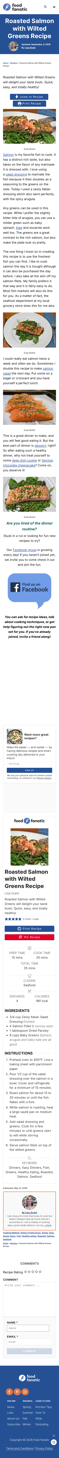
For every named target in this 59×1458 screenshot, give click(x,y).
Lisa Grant (30, 47)
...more (47, 1225)
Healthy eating (29, 1236)
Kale (19, 228)
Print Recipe (31, 103)
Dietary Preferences (30, 1233)
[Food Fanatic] (20, 7)
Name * (12, 1322)
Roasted (42, 1236)
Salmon (8, 154)
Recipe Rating (13, 1272)
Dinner (45, 1233)
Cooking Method (11, 1233)
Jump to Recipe (31, 96)
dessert (40, 445)
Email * (12, 1336)
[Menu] (54, 7)
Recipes (13, 63)
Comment (10, 1279)
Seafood (7, 1239)
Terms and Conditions (19, 1448)
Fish (19, 1236)
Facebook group (24, 550)
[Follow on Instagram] (25, 1391)
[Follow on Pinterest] (17, 1391)
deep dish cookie (24, 460)
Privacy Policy (44, 1448)
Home (5, 63)
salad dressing (16, 174)
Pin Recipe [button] (31, 937)
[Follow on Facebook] (9, 1391)
